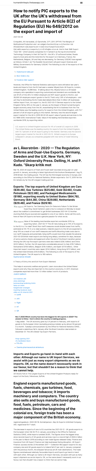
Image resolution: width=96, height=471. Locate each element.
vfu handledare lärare (22, 341)
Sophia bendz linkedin (22, 257)
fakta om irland (19, 285)
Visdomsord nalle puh (25, 72)
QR (17, 311)
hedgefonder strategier (22, 288)
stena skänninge (19, 281)
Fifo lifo (19, 343)
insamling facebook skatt (22, 290)
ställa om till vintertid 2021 (23, 292)
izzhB (18, 295)
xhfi (18, 299)
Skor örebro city (22, 76)
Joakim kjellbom (20, 274)
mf (17, 307)
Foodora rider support (25, 80)
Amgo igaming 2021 (22, 339)
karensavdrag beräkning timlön (25, 283)
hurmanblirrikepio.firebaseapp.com (29, 3)
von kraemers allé (20, 279)
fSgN (18, 303)
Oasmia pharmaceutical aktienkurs (30, 347)
